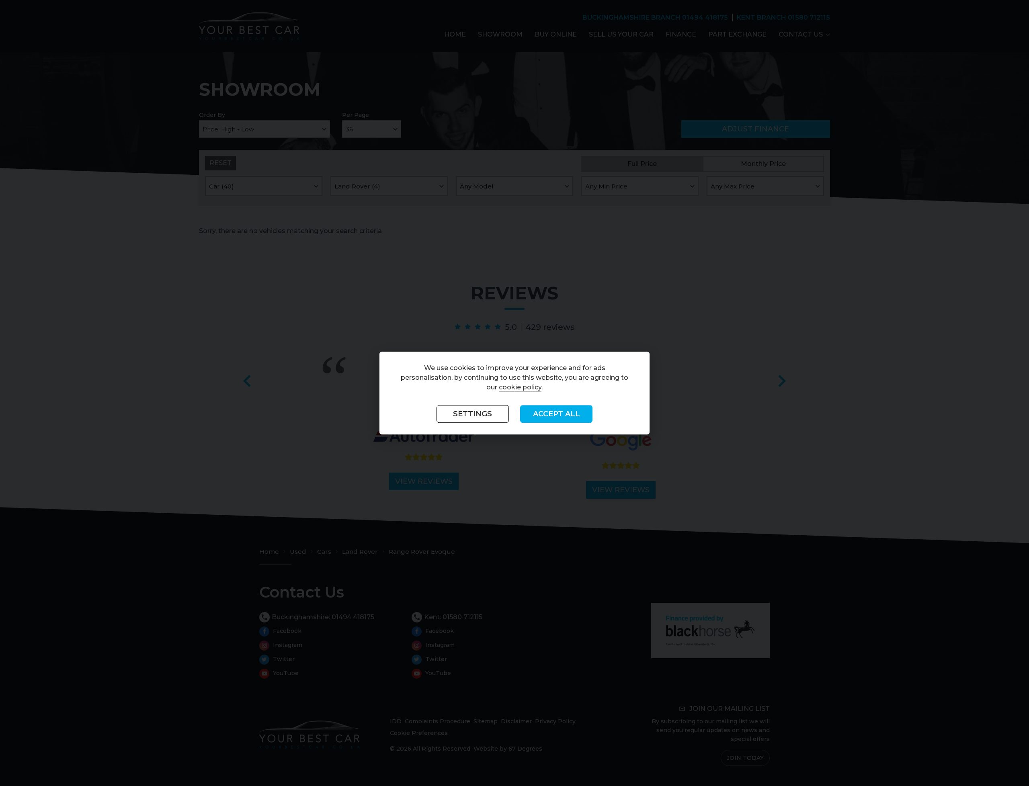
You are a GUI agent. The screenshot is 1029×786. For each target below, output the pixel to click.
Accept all (556, 413)
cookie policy (520, 387)
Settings (472, 413)
